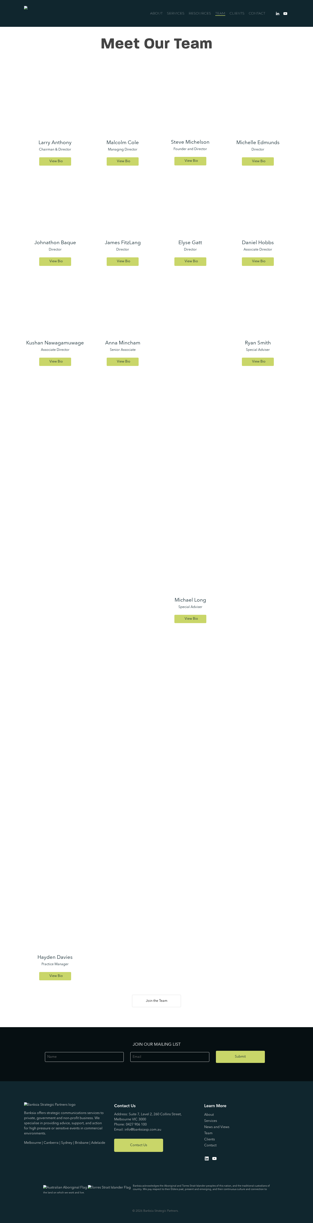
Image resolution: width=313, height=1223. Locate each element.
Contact (257, 13)
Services (175, 13)
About (156, 13)
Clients (237, 13)
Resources (200, 13)
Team (220, 13)
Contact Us (138, 1145)
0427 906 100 (136, 1124)
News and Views (216, 1127)
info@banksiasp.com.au (143, 1129)
